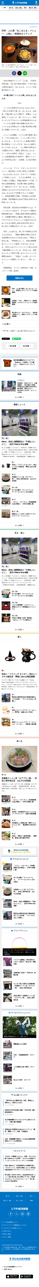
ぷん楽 (6, 324)
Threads (28, 1214)
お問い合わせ (7, 1231)
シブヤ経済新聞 (19, 2)
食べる (11, 7)
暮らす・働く (33, 7)
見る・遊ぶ (18, 7)
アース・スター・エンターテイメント (18, 331)
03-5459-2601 (20, 84)
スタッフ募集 (7, 1237)
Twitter (16, 1214)
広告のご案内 (7, 1234)
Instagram (22, 1214)
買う (25, 7)
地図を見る (19, 278)
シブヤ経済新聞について (10, 1222)
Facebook (10, 1214)
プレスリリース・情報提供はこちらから (15, 1225)
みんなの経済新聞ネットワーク (19, 1259)
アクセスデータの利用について (12, 1228)
